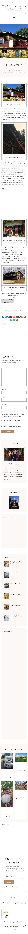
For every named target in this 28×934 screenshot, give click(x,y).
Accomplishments (7, 310)
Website (3, 404)
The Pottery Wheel (15, 583)
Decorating (14, 310)
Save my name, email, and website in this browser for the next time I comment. (12, 415)
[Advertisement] (14, 204)
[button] (25, 14)
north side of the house (10, 166)
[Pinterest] (12, 2)
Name (3, 389)
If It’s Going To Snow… (16, 616)
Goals (19, 310)
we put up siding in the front (11, 162)
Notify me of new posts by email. (12, 426)
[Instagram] (18, 2)
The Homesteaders (14, 6)
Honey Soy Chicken (15, 605)
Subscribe (9, 882)
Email (3, 397)
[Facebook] (9, 2)
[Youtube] (15, 2)
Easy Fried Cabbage (15, 594)
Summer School (20, 770)
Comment (4, 367)
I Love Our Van (14, 572)
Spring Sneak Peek (21, 798)
